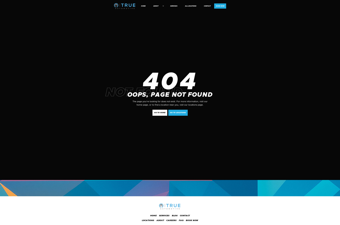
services (173, 6)
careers (171, 220)
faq (181, 220)
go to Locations (178, 113)
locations (148, 220)
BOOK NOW (220, 6)
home (143, 6)
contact (207, 6)
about (160, 220)
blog (175, 216)
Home (153, 216)
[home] (124, 6)
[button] (157, 6)
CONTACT (185, 216)
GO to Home (159, 113)
